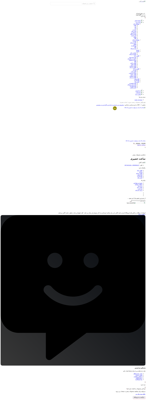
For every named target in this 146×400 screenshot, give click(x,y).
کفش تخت (133, 64)
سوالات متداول (138, 184)
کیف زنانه (136, 81)
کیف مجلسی (133, 87)
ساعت (137, 51)
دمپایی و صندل (132, 60)
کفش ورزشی (132, 67)
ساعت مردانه (132, 54)
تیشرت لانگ (133, 34)
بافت (135, 25)
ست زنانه (133, 31)
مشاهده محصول (141, 144)
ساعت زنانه (133, 53)
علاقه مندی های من (140, 394)
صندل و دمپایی (132, 73)
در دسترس (99, 105)
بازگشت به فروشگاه (139, 397)
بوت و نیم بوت (132, 57)
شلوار (134, 37)
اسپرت (134, 70)
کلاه (135, 38)
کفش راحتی (133, 63)
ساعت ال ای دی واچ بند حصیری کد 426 (135, 140)
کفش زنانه (136, 55)
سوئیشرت (133, 32)
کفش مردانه (136, 68)
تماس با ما (138, 94)
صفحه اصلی (138, 20)
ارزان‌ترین (109, 105)
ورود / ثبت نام (138, 190)
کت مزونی (133, 35)
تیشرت (134, 29)
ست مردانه (133, 48)
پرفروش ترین (120, 105)
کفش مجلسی (132, 66)
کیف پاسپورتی (132, 83)
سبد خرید (140, 188)
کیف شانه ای (133, 86)
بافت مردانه (133, 42)
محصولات (138, 92)
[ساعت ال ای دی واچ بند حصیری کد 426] (129, 123)
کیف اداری (136, 80)
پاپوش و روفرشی (131, 58)
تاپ (135, 28)
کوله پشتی (136, 79)
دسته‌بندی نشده (138, 99)
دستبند (137, 50)
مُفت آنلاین (142, 102)
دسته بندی (138, 22)
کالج (135, 61)
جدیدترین (114, 105)
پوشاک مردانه (135, 40)
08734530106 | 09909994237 (132, 165)
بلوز (135, 26)
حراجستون (138, 90)
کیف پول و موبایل (131, 84)
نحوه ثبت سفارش (137, 183)
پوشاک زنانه (136, 24)
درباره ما (140, 186)
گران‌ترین (104, 105)
